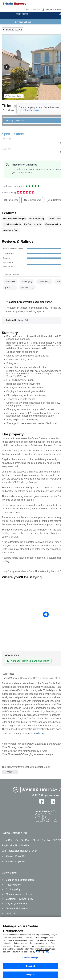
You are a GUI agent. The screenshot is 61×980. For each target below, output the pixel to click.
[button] (7, 67)
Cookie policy (42, 952)
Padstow (39, 733)
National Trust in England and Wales (30, 661)
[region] (30, 948)
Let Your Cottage (23, 22)
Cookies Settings (30, 958)
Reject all (30, 966)
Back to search (14, 29)
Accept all (30, 974)
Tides (7, 105)
